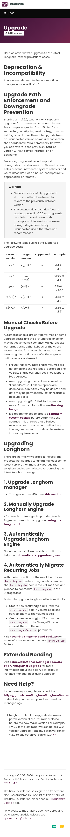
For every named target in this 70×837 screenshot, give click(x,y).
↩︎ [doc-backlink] (54, 735)
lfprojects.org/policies (17, 818)
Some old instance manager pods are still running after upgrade (33, 664)
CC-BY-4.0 (10, 783)
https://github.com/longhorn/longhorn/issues (36, 695)
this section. (53, 494)
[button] (66, 4)
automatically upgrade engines (37, 555)
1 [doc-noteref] (12, 286)
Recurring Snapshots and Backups (34, 636)
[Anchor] (48, 73)
